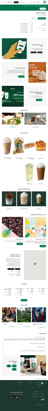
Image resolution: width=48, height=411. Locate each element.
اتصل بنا (30, 384)
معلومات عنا (38, 384)
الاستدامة (20, 384)
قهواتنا (39, 386)
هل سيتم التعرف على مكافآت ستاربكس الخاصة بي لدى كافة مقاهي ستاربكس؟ (33, 350)
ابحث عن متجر (24, 300)
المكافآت (38, 2)
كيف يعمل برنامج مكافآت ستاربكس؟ (39, 337)
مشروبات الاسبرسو (24, 208)
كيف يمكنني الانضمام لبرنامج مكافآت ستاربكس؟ (37, 343)
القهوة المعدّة (9, 208)
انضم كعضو (34, 18)
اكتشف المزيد (43, 8)
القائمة (34, 2)
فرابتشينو (39, 208)
